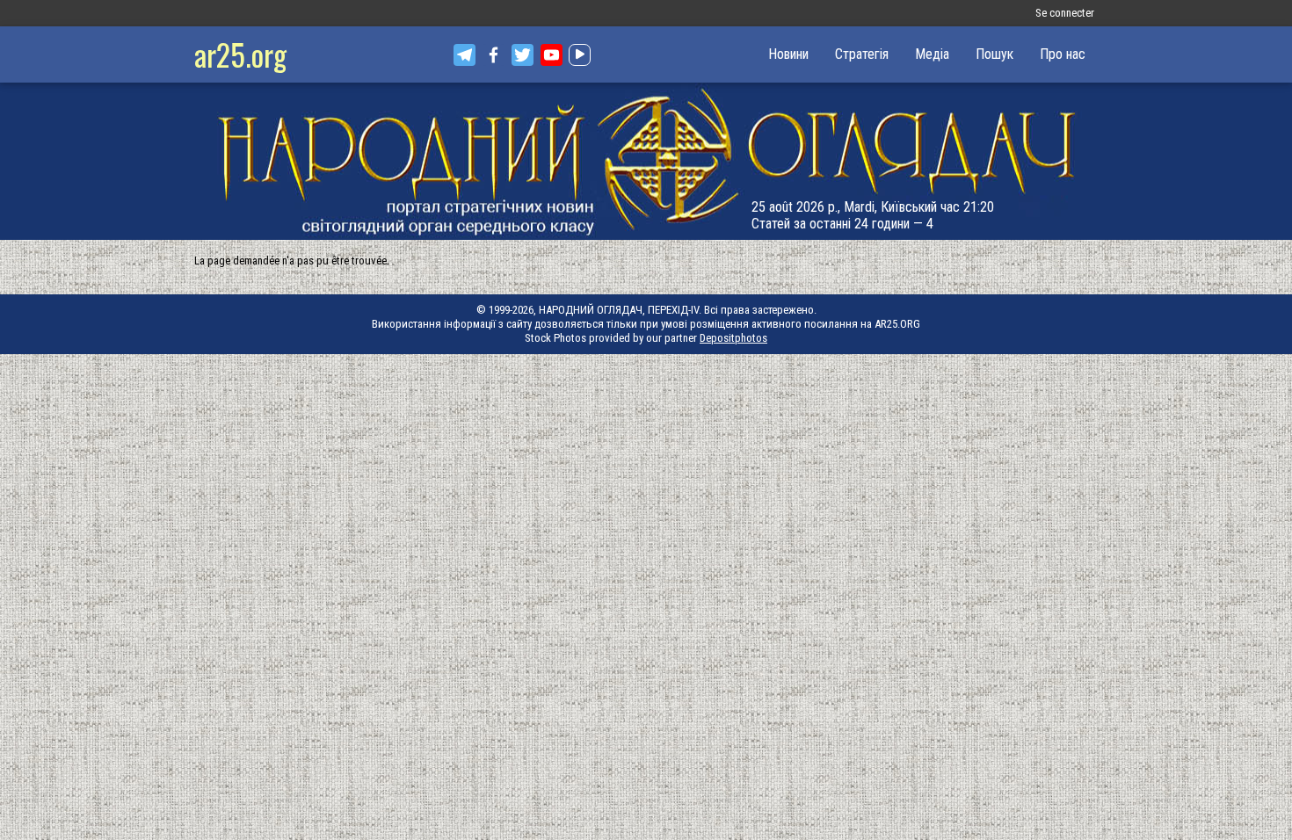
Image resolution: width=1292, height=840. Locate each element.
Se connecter (1064, 12)
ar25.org (240, 54)
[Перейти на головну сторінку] (646, 161)
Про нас (1062, 54)
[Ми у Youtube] (552, 55)
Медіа (932, 54)
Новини (788, 54)
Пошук (994, 54)
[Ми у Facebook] (493, 55)
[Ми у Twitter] (522, 55)
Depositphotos (733, 337)
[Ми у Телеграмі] (464, 55)
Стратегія (862, 54)
